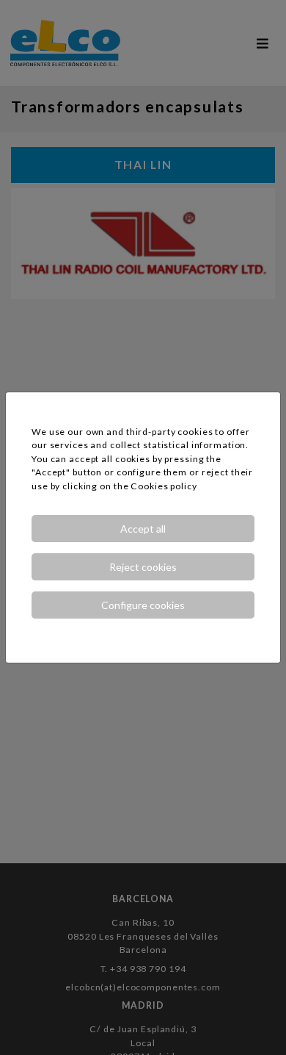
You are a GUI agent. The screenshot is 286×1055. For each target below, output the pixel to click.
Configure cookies (143, 605)
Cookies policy (164, 486)
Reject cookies (143, 567)
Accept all (143, 528)
